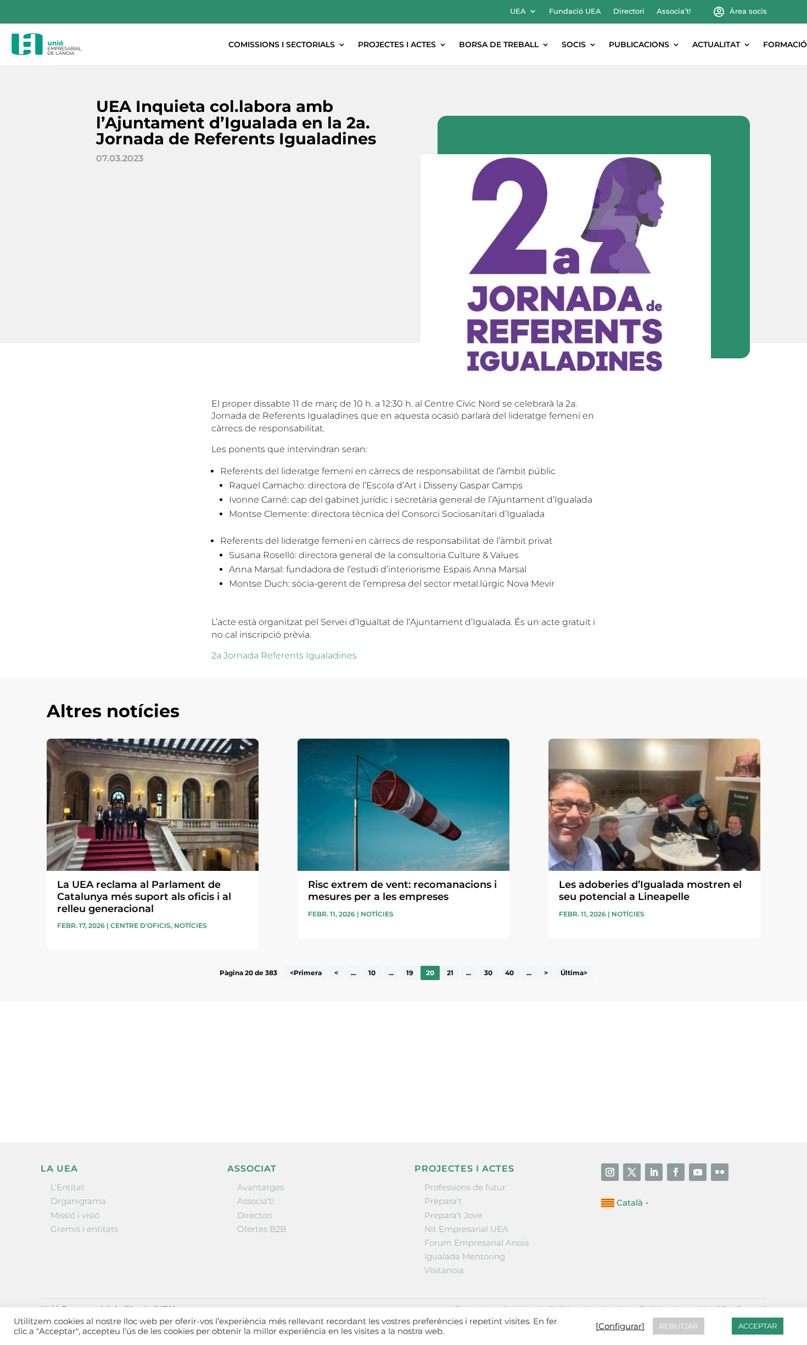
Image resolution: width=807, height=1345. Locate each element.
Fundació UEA (575, 11)
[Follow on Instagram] (610, 1172)
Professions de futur (465, 1187)
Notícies (190, 925)
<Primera (306, 973)
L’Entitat (68, 1187)
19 (409, 973)
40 (509, 973)
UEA (518, 11)
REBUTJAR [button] (678, 1325)
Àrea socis (748, 11)
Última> (574, 973)
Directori (629, 11)
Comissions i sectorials (281, 44)
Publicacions (639, 44)
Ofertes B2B (261, 1229)
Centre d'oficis (140, 925)
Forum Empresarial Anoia (476, 1242)
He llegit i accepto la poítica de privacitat (567, 1077)
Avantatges (260, 1187)
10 (372, 973)
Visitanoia (444, 1270)
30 (488, 973)
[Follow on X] (632, 1172)
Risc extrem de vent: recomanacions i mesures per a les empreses (402, 891)
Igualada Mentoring (464, 1256)
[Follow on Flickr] (719, 1172)
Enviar (735, 1097)
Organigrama (78, 1201)
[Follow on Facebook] (676, 1172)
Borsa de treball (499, 44)
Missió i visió (75, 1215)
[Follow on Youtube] (698, 1172)
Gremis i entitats (84, 1229)
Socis (574, 44)
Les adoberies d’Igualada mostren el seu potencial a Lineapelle (650, 891)
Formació (785, 44)
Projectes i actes (397, 44)
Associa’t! (674, 11)
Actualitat (716, 44)
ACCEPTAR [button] (757, 1325)
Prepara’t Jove (453, 1215)
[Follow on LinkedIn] (654, 1172)
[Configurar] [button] (620, 1326)
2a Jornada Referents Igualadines (284, 655)
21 (450, 973)
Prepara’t (443, 1201)
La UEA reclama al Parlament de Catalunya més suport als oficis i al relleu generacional (144, 896)
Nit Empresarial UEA (466, 1229)
